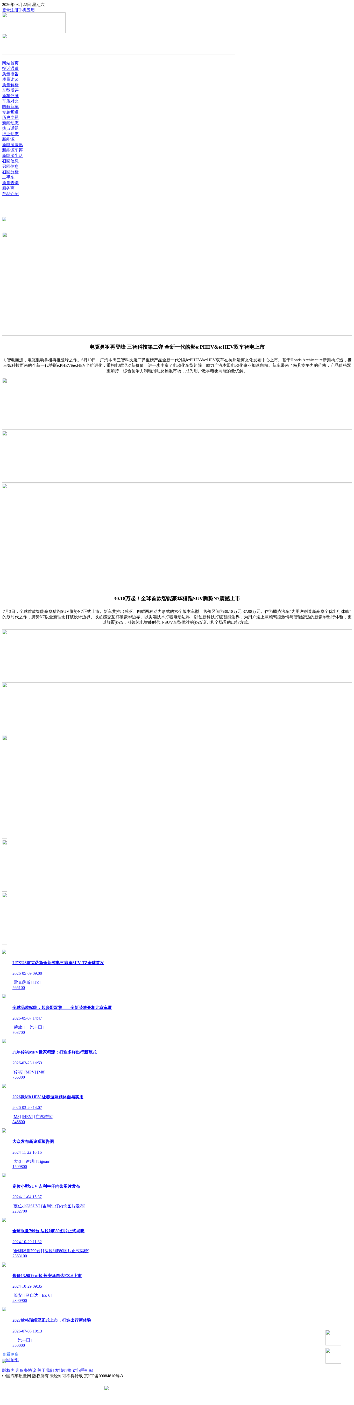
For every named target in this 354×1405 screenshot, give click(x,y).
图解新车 (10, 106)
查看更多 (10, 1354)
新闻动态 (10, 123)
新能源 (8, 139)
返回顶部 (10, 1360)
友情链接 (63, 1370)
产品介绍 (10, 193)
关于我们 (45, 1370)
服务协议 (28, 1370)
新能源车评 (12, 150)
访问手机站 (83, 1370)
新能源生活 (12, 155)
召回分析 (10, 172)
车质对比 (10, 101)
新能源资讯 (12, 144)
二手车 (8, 177)
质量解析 (10, 85)
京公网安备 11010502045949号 (137, 1388)
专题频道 (10, 112)
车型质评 (10, 90)
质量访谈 (10, 79)
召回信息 (10, 161)
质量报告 (10, 74)
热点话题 (10, 128)
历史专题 (10, 117)
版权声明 (10, 1370)
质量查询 (10, 183)
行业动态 (10, 134)
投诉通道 (10, 68)
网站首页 (10, 63)
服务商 (8, 188)
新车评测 (10, 96)
